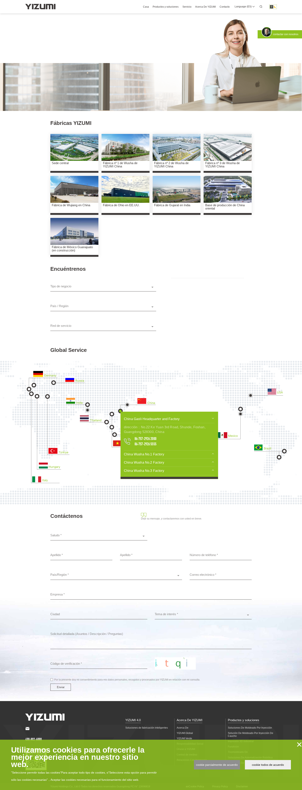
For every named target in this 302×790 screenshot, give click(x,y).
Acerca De (182, 727)
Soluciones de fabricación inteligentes (146, 727)
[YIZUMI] (40, 6)
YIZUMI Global (185, 733)
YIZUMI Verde (184, 738)
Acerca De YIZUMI (205, 6)
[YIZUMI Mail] (27, 728)
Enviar (61, 687)
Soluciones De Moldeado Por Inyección (250, 727)
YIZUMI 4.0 (133, 720)
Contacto (225, 6)
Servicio (186, 6)
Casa (146, 6)
